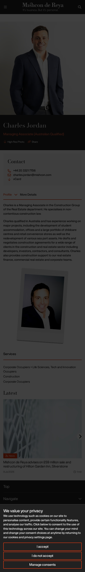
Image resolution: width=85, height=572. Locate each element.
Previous (66, 18)
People (14, 17)
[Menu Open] (5, 7)
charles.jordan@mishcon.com (32, 175)
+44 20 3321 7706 (24, 170)
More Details (28, 194)
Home (3, 17)
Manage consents (42, 564)
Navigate (10, 498)
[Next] (80, 436)
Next (78, 18)
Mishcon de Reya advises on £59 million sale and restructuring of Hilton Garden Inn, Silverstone (37, 464)
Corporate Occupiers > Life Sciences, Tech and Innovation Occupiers (39, 369)
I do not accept (42, 555)
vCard (17, 179)
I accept (42, 546)
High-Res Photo (15, 142)
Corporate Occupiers (16, 381)
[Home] (42, 7)
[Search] (79, 7)
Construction (11, 376)
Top (6, 486)
